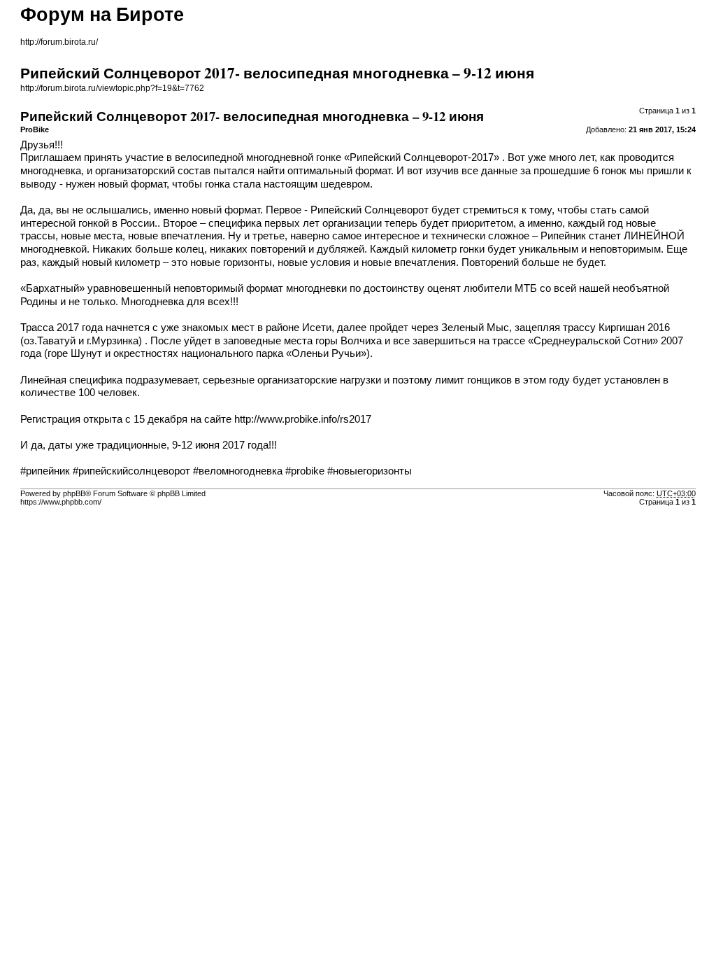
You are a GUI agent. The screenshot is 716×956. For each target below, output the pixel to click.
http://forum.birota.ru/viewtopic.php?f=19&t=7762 (112, 88)
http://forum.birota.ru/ (59, 42)
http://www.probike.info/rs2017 (302, 419)
